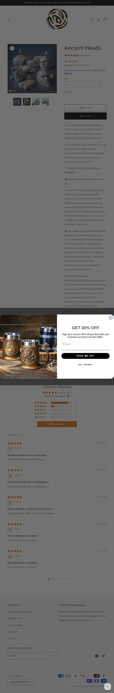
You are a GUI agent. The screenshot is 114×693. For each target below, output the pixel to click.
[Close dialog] (111, 317)
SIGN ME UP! (85, 356)
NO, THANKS (85, 365)
